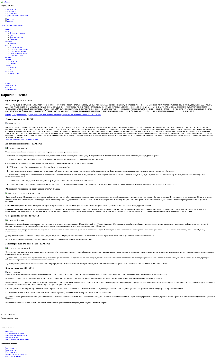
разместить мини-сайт (14, 25)
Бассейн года (15, 73)
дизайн (8, 59)
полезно (8, 41)
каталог (8, 29)
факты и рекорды (16, 37)
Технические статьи (17, 33)
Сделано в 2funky (7, 327)
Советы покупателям (18, 51)
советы (8, 45)
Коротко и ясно (16, 47)
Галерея (13, 63)
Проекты (13, 61)
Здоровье (13, 43)
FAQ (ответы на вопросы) (20, 49)
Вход (3, 25)
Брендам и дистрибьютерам (16, 335)
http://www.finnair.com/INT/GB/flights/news (22, 139)
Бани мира (14, 39)
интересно (9, 31)
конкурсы (9, 71)
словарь (8, 57)
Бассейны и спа (11, 11)
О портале (9, 331)
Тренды (13, 67)
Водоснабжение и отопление (16, 16)
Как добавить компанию (14, 333)
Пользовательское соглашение (17, 339)
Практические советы (18, 53)
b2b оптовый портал (13, 356)
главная (8, 83)
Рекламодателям (11, 337)
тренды (8, 65)
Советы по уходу (16, 55)
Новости (13, 35)
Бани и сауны (10, 9)
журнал (8, 69)
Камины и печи (11, 13)
